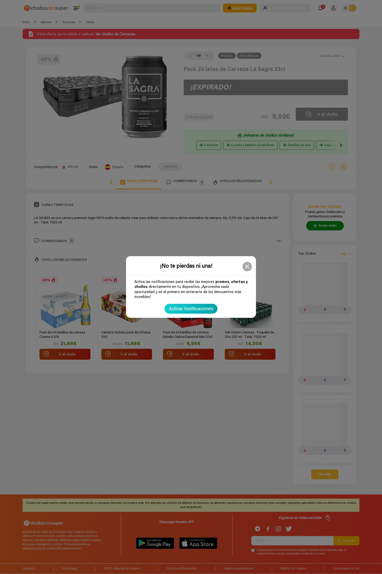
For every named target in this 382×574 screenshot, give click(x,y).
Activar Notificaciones (191, 308)
